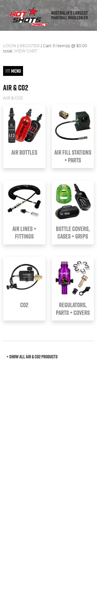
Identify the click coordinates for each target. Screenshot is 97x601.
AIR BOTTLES (24, 152)
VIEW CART (26, 50)
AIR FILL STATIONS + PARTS (72, 156)
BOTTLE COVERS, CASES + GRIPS (73, 232)
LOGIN (9, 45)
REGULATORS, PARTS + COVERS (73, 308)
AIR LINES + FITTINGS (24, 232)
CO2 (24, 304)
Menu (15, 70)
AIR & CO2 (13, 98)
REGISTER (30, 45)
